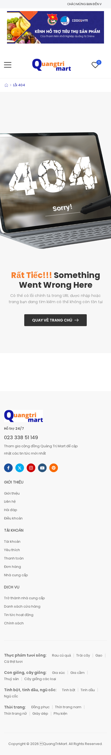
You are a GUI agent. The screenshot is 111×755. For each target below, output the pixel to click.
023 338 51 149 (21, 437)
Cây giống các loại (40, 678)
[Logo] (51, 65)
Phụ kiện (60, 713)
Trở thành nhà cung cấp (24, 598)
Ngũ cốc (11, 696)
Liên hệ (10, 501)
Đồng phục (40, 707)
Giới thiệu (12, 493)
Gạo (98, 655)
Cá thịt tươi (13, 661)
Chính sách (14, 623)
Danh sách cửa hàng (22, 606)
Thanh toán (14, 558)
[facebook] (8, 467)
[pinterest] (53, 467)
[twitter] (19, 467)
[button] (7, 64)
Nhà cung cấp (16, 575)
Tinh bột (68, 690)
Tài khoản (12, 541)
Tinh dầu (88, 690)
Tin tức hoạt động (18, 614)
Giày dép (40, 713)
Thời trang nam (68, 707)
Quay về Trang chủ (52, 320)
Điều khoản (13, 518)
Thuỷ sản (11, 678)
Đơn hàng (12, 566)
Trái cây (83, 655)
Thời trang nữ (15, 713)
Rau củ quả (61, 655)
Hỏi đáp (10, 509)
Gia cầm (77, 672)
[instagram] (31, 467)
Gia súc (58, 672)
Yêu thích (12, 549)
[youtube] (42, 467)
